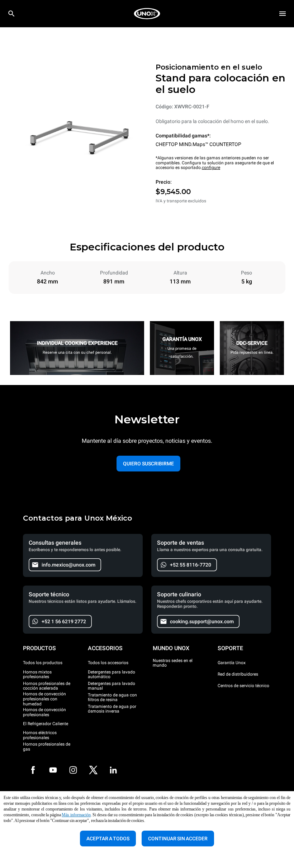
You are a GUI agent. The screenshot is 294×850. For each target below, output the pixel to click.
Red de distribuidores (238, 674)
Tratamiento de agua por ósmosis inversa (112, 709)
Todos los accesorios (108, 662)
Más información (76, 814)
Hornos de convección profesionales (44, 712)
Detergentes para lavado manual (111, 686)
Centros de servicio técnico (243, 685)
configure (211, 167)
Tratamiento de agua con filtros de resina (112, 697)
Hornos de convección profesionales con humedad (44, 699)
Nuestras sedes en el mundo (173, 663)
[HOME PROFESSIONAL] (147, 13)
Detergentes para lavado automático (111, 675)
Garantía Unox (232, 662)
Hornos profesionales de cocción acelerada (46, 686)
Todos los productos (42, 662)
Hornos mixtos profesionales (37, 675)
